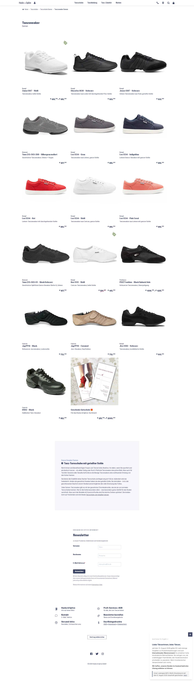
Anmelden (79, 571)
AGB (105, 624)
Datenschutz (122, 624)
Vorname (76, 546)
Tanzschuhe (34, 9)
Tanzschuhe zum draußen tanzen (97, 495)
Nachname (77, 554)
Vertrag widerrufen (97, 637)
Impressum (112, 624)
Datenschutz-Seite (97, 584)
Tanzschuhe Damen (46, 9)
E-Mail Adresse (79, 563)
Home (26, 9)
